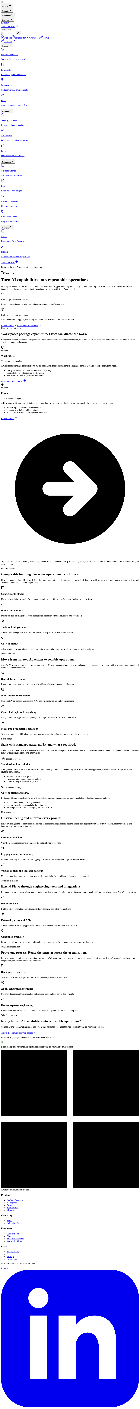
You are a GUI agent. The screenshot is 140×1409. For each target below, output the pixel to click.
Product (5, 7)
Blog (9, 1236)
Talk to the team (8, 26)
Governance (12, 1259)
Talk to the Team (14, 1223)
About (9, 1220)
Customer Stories (14, 1234)
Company (6, 20)
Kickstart (5, 23)
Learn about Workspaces (27, 325)
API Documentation (15, 1238)
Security (5, 11)
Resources (6, 16)
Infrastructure (12, 1207)
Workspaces (12, 1203)
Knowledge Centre (15, 1241)
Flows (9, 1205)
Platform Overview (15, 1200)
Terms (9, 1254)
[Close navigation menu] (18, 33)
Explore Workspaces (24, 1033)
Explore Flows (7, 325)
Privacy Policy (13, 1251)
